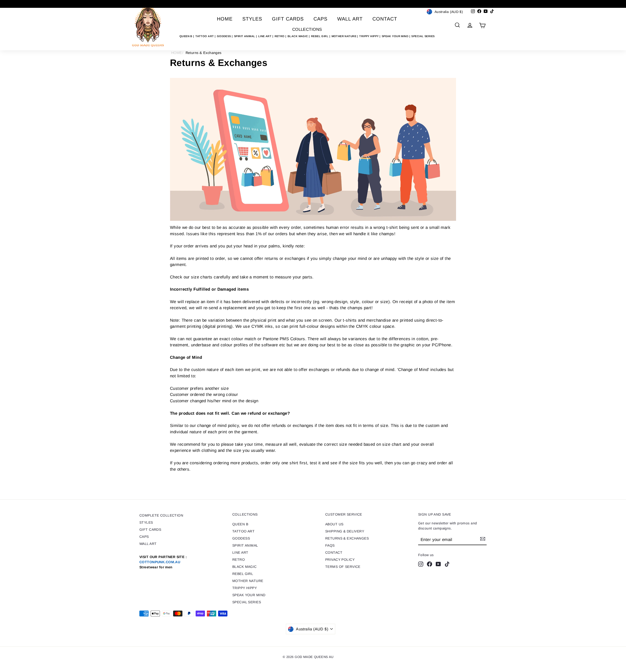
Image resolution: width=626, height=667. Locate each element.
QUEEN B (186, 36)
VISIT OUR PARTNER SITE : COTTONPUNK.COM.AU (163, 562)
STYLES (252, 18)
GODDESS (224, 36)
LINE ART (265, 36)
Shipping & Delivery (344, 531)
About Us (334, 524)
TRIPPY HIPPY (369, 36)
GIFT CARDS (288, 18)
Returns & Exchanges (347, 538)
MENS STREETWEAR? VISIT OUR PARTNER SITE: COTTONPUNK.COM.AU (313, 4)
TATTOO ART (205, 36)
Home (225, 18)
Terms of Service (342, 567)
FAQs (330, 545)
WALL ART (350, 18)
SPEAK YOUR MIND (395, 36)
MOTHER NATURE (344, 36)
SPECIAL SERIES (423, 36)
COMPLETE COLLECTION (161, 515)
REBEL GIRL (320, 36)
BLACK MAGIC (298, 36)
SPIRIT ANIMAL (245, 36)
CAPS (320, 18)
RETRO (280, 36)
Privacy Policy (340, 559)
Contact (384, 18)
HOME (176, 53)
